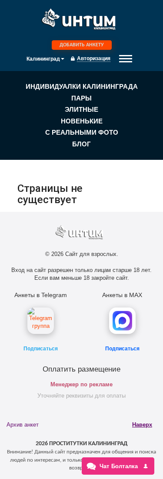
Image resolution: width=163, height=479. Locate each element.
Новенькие (82, 121)
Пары (81, 98)
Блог (81, 144)
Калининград (43, 58)
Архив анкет (23, 424)
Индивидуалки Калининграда (82, 86)
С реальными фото (81, 132)
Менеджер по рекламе (81, 384)
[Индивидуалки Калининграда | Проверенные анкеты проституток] (81, 21)
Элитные (81, 109)
